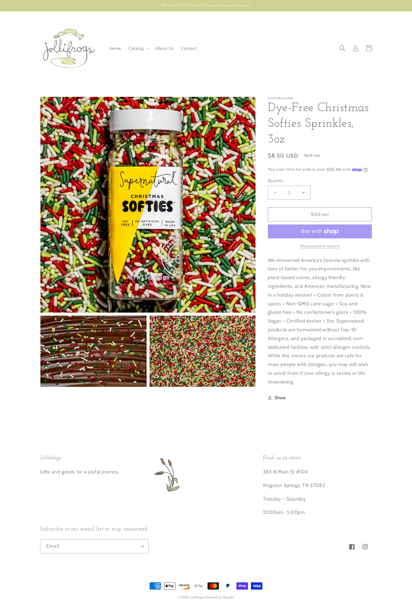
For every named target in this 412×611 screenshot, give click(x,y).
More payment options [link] (320, 245)
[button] (138, 48)
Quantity (275, 180)
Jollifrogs (196, 597)
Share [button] (280, 397)
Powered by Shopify (219, 597)
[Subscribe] (141, 546)
